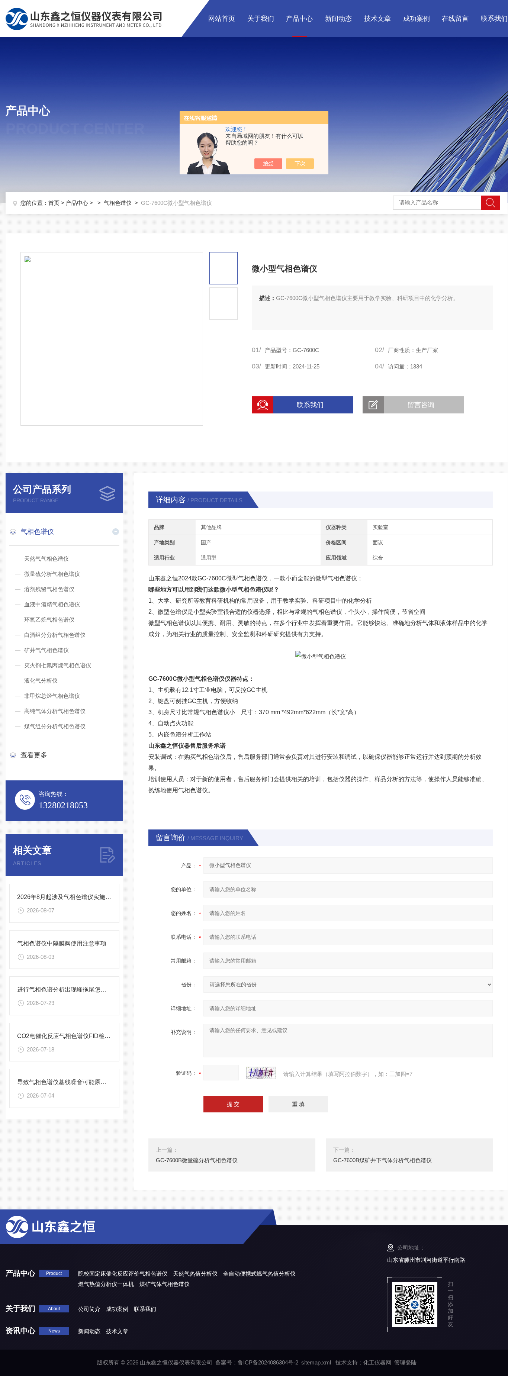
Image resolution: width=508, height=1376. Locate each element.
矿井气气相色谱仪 (46, 650)
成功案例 (416, 18)
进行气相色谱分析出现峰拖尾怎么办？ (67, 989)
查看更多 (33, 755)
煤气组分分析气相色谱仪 (55, 726)
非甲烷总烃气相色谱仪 (52, 696)
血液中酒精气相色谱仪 (52, 604)
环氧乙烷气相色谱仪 (49, 619)
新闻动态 (338, 18)
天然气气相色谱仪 (46, 558)
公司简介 (89, 1309)
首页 (54, 203)
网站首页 (221, 18)
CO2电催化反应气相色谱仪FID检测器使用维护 (78, 1036)
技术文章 (377, 18)
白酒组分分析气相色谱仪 (55, 635)
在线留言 (455, 18)
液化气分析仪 (41, 680)
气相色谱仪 (118, 203)
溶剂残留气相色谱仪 (49, 589)
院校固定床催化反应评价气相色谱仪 (122, 1273)
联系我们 (494, 18)
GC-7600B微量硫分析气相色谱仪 (197, 1160)
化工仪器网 (377, 1362)
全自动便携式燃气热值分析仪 (259, 1273)
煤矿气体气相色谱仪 (164, 1284)
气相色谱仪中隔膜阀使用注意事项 (61, 943)
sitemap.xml (316, 1362)
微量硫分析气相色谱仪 (52, 574)
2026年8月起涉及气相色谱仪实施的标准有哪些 (79, 897)
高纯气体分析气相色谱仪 (55, 711)
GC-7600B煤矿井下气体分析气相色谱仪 (382, 1160)
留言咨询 (421, 405)
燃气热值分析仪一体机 (106, 1284)
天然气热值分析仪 (195, 1273)
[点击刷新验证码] (261, 1073)
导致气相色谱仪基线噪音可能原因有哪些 (70, 1082)
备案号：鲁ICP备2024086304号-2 (256, 1362)
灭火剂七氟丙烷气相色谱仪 (57, 665)
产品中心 (299, 18)
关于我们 (260, 18)
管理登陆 (405, 1362)
